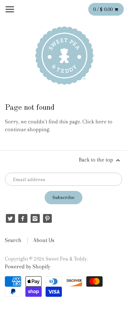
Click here (94, 122)
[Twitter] (10, 218)
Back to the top (96, 160)
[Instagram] (35, 218)
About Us (43, 240)
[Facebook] (22, 218)
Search (13, 240)
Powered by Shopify (27, 267)
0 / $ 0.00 (103, 9)
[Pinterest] (47, 218)
